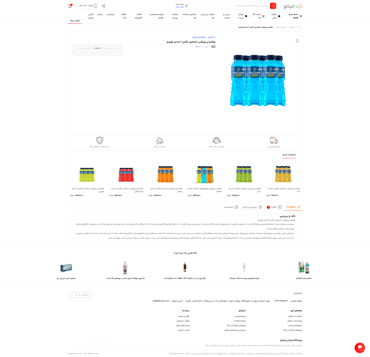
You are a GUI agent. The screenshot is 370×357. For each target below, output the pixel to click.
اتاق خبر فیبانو (184, 316)
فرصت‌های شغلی (183, 325)
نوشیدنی (292, 27)
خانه (299, 27)
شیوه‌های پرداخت (295, 325)
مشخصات (228, 207)
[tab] (293, 207)
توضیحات (291, 207)
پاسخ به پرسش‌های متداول (235, 330)
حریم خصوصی (240, 316)
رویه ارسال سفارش (294, 320)
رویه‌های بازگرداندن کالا (292, 330)
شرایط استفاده (240, 320)
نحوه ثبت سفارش (295, 316)
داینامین (211, 37)
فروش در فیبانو (183, 320)
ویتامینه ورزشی (280, 27)
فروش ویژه (75, 20)
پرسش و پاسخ (250, 207)
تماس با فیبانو (184, 330)
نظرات (272, 207)
